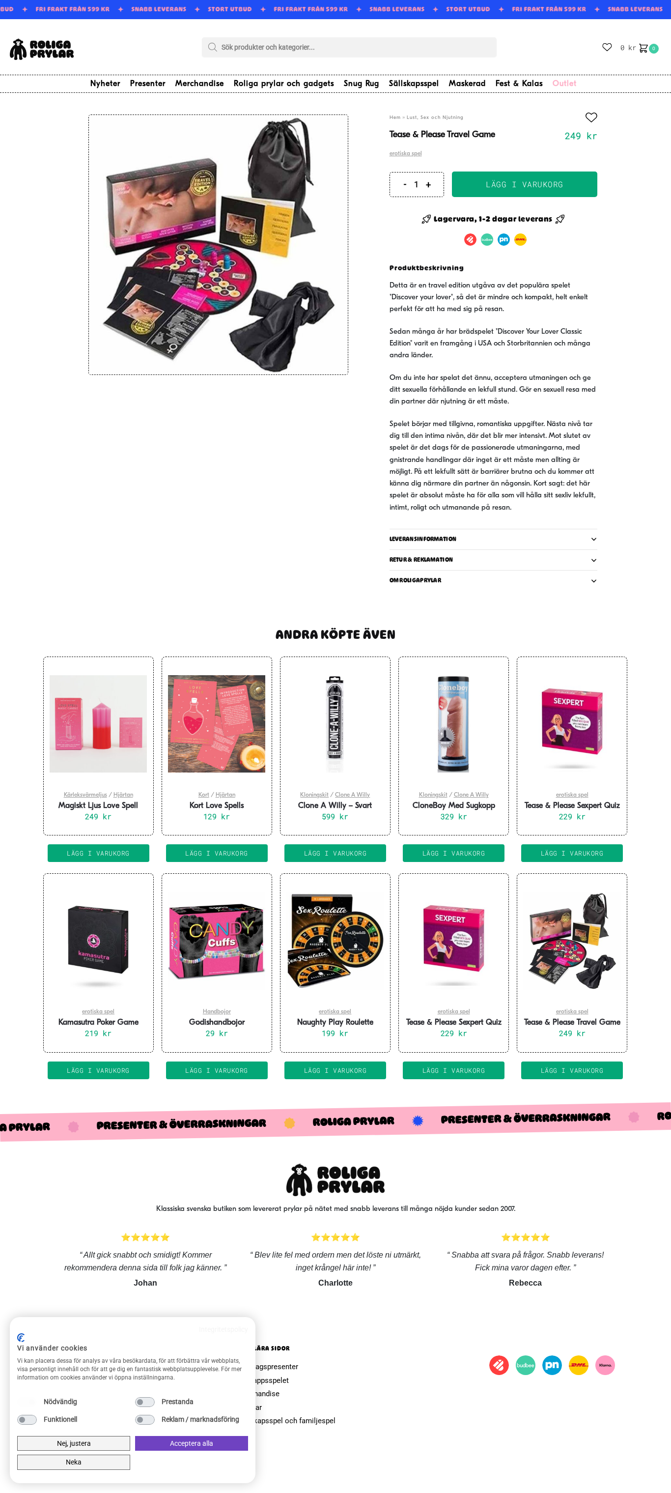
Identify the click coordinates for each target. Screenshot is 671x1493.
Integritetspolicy (223, 1329)
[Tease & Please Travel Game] (572, 941)
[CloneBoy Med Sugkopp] (453, 724)
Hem (395, 117)
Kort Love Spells (217, 806)
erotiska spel (406, 154)
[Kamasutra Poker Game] (98, 941)
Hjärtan (123, 795)
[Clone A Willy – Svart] (335, 724)
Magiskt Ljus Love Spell (98, 806)
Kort (203, 795)
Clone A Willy (352, 795)
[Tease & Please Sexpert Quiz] (572, 724)
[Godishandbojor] (217, 941)
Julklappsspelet (263, 1380)
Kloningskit (314, 795)
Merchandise (258, 1393)
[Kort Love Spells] (217, 724)
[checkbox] (27, 1402)
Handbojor (217, 1012)
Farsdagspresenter (267, 1366)
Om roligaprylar (416, 580)
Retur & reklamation (421, 560)
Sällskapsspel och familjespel (286, 1420)
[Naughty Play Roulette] (335, 941)
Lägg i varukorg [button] (98, 853)
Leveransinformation (423, 539)
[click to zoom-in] (218, 244)
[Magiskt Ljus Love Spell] (98, 724)
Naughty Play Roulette (335, 1023)
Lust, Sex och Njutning (435, 117)
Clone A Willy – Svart (335, 806)
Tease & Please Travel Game (572, 1023)
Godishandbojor (217, 1023)
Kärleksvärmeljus (85, 795)
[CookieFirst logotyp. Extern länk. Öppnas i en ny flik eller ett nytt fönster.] (21, 1337)
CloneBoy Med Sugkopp (454, 806)
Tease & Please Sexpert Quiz (572, 806)
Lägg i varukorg (524, 184)
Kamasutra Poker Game (98, 1023)
